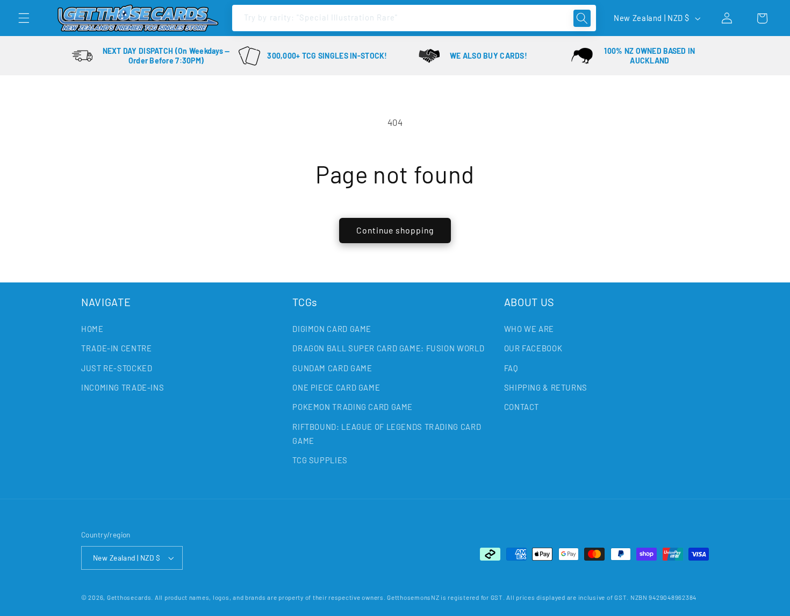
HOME (92, 329)
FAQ (511, 368)
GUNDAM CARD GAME (332, 368)
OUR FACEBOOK (533, 348)
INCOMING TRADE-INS (122, 387)
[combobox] (382, 18)
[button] (23, 18)
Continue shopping (395, 230)
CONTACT (521, 407)
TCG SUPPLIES (320, 460)
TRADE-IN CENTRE (116, 348)
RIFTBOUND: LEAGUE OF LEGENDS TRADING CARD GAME (386, 433)
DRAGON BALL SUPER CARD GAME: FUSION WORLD (388, 348)
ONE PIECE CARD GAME (336, 387)
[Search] (582, 18)
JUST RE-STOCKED (116, 368)
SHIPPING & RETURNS (545, 387)
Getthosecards (129, 597)
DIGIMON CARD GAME (331, 329)
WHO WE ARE (529, 329)
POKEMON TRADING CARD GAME (352, 407)
